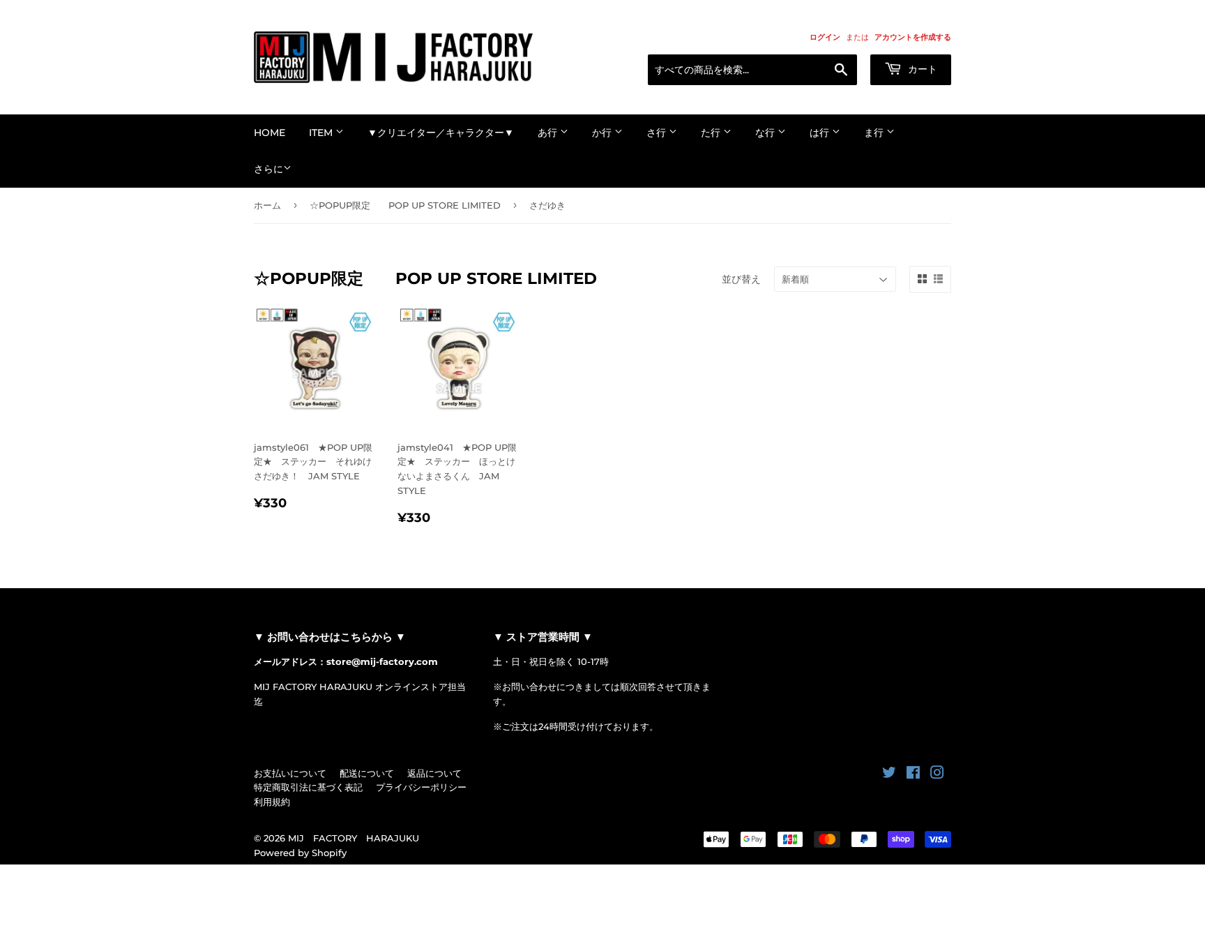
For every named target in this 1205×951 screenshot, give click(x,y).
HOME (269, 132)
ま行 (875, 132)
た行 (712, 132)
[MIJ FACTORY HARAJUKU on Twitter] (889, 774)
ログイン (825, 37)
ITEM (322, 132)
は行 (821, 132)
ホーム (267, 205)
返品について (434, 773)
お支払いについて (290, 773)
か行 (603, 132)
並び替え (741, 279)
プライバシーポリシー (421, 787)
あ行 (549, 132)
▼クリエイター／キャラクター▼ (440, 132)
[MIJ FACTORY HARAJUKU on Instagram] (937, 774)
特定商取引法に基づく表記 (308, 787)
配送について (367, 773)
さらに (268, 169)
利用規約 (272, 801)
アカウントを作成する (912, 37)
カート (921, 69)
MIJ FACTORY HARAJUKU (353, 838)
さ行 (657, 132)
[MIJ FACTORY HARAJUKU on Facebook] (913, 774)
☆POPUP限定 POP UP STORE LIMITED (405, 205)
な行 (766, 132)
